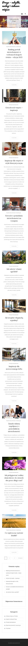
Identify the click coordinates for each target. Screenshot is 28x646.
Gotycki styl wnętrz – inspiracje (13, 578)
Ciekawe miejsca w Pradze (12, 616)
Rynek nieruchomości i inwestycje (13, 46)
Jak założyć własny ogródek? (12, 592)
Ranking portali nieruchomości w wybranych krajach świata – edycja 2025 (13, 573)
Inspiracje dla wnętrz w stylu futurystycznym (12, 582)
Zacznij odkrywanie (13, 24)
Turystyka (8, 628)
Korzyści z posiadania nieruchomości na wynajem (14, 218)
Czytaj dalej (14, 84)
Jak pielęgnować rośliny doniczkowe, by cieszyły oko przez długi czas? (14, 478)
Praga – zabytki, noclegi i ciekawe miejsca (11, 6)
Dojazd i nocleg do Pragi (11, 619)
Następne (20, 558)
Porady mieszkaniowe (13, 104)
